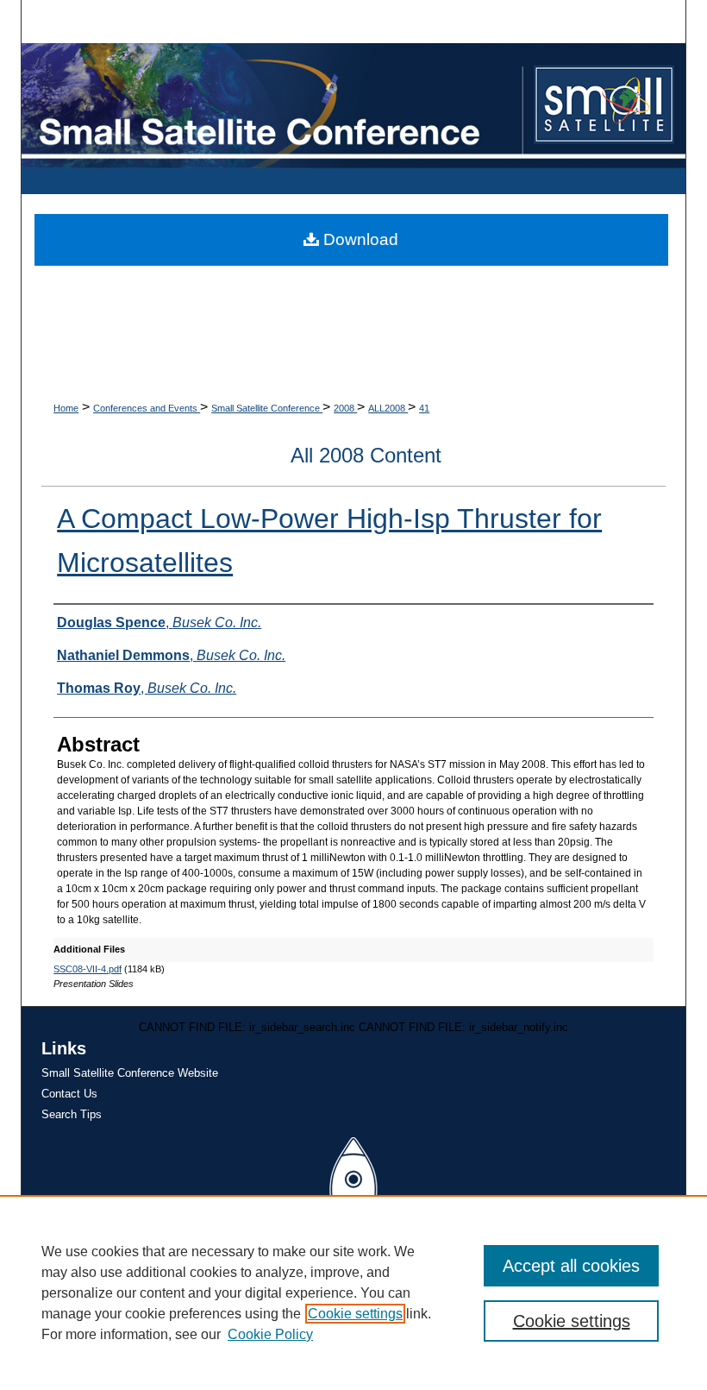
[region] (353, 1292)
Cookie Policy (270, 1334)
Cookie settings (355, 1313)
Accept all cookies (571, 1265)
